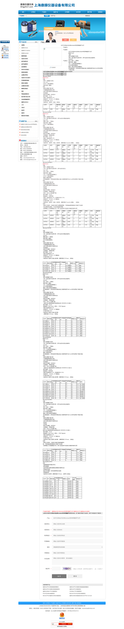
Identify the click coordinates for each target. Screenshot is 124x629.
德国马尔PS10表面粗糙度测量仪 (51, 587)
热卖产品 (58, 603)
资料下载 (74, 603)
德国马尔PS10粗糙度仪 (75, 589)
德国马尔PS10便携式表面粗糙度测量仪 (79, 587)
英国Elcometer (25, 53)
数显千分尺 (70, 511)
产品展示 (53, 603)
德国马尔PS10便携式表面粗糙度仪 (51, 589)
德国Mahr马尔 (55, 511)
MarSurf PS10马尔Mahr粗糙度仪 (78, 593)
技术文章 (69, 603)
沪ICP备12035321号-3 (73, 611)
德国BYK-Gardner (25, 50)
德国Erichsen (24, 47)
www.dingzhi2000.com (29, 157)
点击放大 (53, 67)
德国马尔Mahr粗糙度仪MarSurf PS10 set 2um (81, 595)
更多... (36, 42)
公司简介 (48, 603)
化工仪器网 (53, 611)
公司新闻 (63, 603)
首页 (44, 603)
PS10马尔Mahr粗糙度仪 (49, 593)
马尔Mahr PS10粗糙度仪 (76, 591)
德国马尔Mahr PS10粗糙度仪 (50, 591)
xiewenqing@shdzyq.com (29, 159)
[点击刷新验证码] (66, 568)
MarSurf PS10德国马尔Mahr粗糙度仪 (52, 595)
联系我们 (79, 603)
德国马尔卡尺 (77, 511)
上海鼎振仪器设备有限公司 (45, 605)
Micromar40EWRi (63, 511)
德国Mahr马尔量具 (85, 511)
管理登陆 (59, 611)
